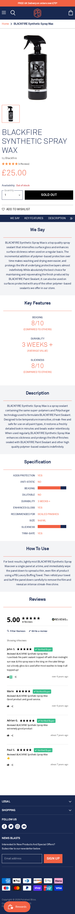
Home (5, 24)
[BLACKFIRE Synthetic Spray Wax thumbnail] (10, 114)
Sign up (53, 858)
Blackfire (11, 158)
